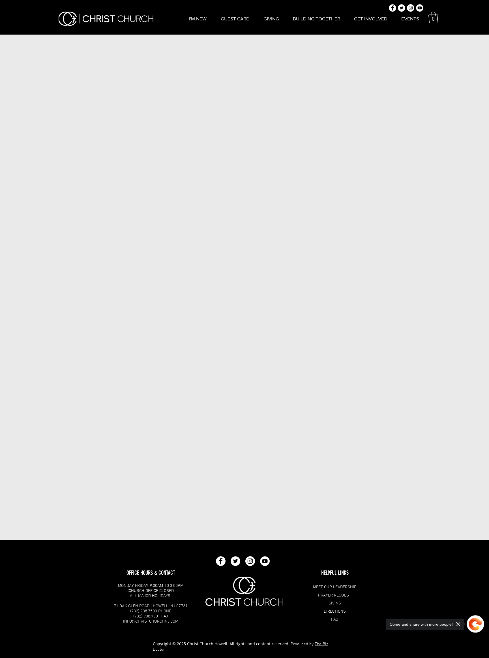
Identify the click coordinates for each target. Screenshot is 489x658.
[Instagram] (250, 561)
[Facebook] (221, 561)
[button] (198, 19)
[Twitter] (235, 561)
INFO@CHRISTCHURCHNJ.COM (150, 621)
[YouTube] (265, 561)
